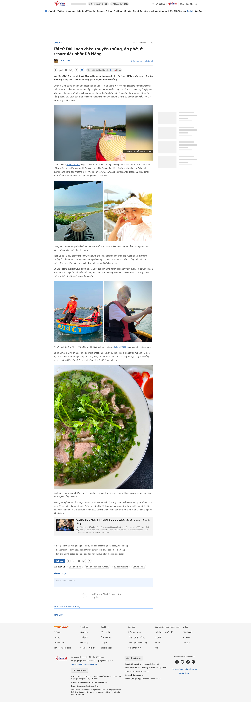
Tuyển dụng (184, 673)
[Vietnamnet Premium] (61, 628)
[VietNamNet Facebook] (177, 663)
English (158, 637)
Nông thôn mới (134, 648)
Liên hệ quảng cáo (133, 658)
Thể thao (118, 11)
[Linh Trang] (56, 61)
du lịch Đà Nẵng (121, 567)
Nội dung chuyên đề (164, 632)
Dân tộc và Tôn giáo (86, 11)
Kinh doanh (71, 11)
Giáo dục (100, 11)
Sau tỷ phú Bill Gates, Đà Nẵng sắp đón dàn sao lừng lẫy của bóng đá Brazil (90, 554)
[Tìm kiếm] (195, 3)
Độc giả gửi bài (191, 669)
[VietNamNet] (46, 11)
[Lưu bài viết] (76, 70)
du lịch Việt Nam (121, 347)
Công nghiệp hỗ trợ (136, 637)
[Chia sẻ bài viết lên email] (66, 70)
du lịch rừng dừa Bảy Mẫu (97, 567)
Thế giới (109, 11)
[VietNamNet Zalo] (193, 663)
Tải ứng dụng (177, 669)
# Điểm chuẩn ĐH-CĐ (98, 4)
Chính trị (52, 11)
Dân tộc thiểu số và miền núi (167, 627)
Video (185, 627)
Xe (171, 11)
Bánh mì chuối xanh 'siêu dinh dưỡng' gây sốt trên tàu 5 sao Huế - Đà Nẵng (90, 550)
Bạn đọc (198, 11)
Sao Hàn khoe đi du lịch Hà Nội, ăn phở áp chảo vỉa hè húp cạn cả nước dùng (113, 522)
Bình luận (59, 561)
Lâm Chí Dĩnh (73, 164)
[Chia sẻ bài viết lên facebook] (56, 70)
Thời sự (61, 11)
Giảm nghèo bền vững (137, 642)
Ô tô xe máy (106, 637)
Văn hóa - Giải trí (131, 11)
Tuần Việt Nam (158, 4)
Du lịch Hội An (75, 567)
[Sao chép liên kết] (71, 70)
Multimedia (188, 632)
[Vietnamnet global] (172, 5)
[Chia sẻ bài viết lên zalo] (61, 70)
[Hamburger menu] (204, 11)
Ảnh (156, 648)
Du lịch (190, 11)
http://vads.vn (137, 675)
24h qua (186, 642)
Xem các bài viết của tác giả (143, 61)
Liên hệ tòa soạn (80, 670)
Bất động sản (180, 11)
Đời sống (144, 11)
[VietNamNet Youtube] (182, 663)
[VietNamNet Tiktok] (188, 663)
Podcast (186, 637)
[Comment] (82, 70)
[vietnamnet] (61, 6)
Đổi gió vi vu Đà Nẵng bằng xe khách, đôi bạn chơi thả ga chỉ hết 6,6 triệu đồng (92, 546)
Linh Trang (64, 60)
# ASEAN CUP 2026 (119, 4)
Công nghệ (164, 11)
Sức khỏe (153, 11)
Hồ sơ (157, 642)
